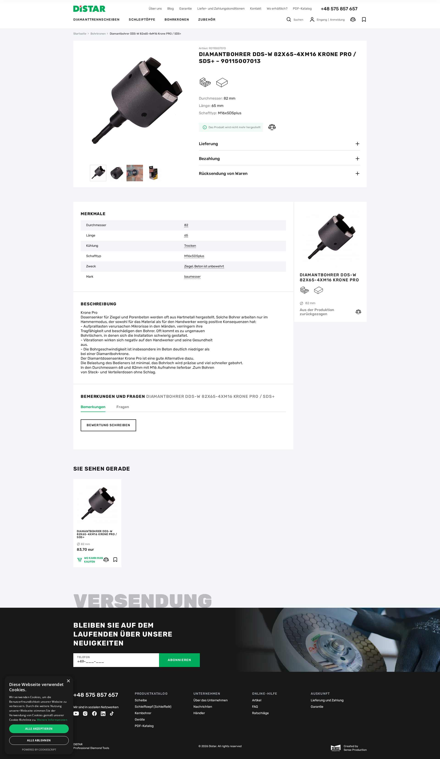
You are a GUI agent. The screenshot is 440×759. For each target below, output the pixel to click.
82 (186, 225)
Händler (199, 713)
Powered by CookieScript (39, 749)
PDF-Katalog (302, 9)
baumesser (192, 277)
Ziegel (188, 266)
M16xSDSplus (194, 256)
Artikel (256, 700)
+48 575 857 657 (339, 8)
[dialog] (39, 715)
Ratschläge (260, 713)
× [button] (68, 681)
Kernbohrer (143, 713)
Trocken (190, 246)
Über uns (155, 9)
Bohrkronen (177, 20)
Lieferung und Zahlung (327, 700)
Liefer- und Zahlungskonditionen (221, 9)
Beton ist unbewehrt (209, 266)
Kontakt (255, 9)
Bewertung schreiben (108, 425)
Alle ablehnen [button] (39, 740)
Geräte (140, 719)
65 (186, 235)
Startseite (79, 33)
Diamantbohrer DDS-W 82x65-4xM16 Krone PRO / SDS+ (329, 277)
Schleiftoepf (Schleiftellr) (153, 707)
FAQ (255, 707)
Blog (170, 9)
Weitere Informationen (52, 720)
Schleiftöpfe (142, 20)
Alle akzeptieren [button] (38, 729)
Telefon (83, 657)
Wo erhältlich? (277, 9)
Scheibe (141, 700)
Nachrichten (202, 707)
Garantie (185, 9)
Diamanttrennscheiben (96, 20)
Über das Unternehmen (210, 700)
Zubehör (206, 20)
